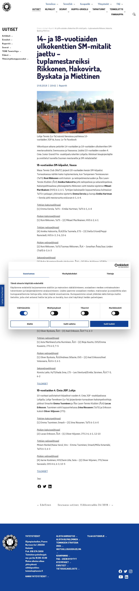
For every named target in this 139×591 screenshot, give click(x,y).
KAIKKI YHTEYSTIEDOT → (37, 576)
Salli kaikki (109, 324)
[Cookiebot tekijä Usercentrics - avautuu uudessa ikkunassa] (117, 266)
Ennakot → (7, 39)
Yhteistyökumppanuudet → (15, 59)
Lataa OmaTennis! (2, 295)
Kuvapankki (85, 4)
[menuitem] (36, 9)
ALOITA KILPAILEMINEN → (68, 539)
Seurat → (6, 47)
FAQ (118, 4)
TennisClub (67, 4)
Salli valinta (69, 324)
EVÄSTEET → (62, 565)
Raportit (51, 28)
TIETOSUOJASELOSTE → (68, 568)
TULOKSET (42, 383)
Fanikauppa (117, 14)
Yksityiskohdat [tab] (69, 273)
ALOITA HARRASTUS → (67, 536)
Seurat (63, 9)
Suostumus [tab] (28, 273)
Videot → (6, 55)
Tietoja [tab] (110, 273)
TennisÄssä (50, 4)
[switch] (54, 313)
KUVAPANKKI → (63, 555)
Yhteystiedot (103, 4)
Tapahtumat (98, 9)
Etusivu (39, 28)
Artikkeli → (7, 36)
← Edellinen (44, 504)
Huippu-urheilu (79, 9)
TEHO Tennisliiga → (11, 51)
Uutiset (36, 9)
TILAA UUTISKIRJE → (97, 536)
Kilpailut (50, 9)
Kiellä (30, 324)
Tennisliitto (116, 9)
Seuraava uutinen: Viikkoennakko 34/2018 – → (86, 504)
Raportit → (7, 43)
